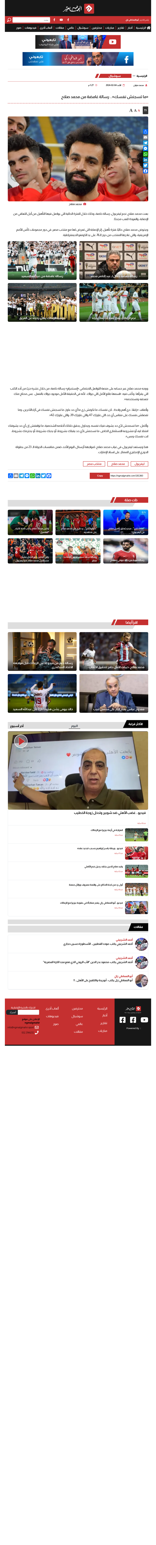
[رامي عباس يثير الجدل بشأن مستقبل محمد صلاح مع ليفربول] (30, 551)
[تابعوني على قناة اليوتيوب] (78, 42)
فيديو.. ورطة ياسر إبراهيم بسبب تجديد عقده (100, 848)
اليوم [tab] (74, 725)
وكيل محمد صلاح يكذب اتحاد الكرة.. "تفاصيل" (31, 530)
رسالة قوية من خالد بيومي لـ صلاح (127, 560)
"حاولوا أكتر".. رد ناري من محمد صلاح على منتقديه (79, 530)
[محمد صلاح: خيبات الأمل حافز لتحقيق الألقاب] (113, 651)
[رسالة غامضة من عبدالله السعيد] (42, 260)
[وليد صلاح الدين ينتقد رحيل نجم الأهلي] (136, 871)
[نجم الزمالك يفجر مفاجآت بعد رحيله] (113, 302)
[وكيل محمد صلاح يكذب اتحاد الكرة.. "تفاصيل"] (30, 522)
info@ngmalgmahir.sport (20, 1027)
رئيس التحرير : (137, 20)
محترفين (97, 27)
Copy (100, 475)
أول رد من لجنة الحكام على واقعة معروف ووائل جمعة (96, 884)
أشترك (13, 1012)
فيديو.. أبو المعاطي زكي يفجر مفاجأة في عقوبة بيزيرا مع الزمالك (91, 902)
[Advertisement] (78, 349)
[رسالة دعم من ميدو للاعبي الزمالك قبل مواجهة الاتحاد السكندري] (42, 651)
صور (18, 27)
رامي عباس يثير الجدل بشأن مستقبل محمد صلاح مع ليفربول (32, 559)
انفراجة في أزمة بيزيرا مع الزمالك (107, 830)
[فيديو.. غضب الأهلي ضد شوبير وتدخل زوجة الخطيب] (78, 770)
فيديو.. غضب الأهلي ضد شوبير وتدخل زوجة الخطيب (110, 813)
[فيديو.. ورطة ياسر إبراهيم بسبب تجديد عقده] (136, 853)
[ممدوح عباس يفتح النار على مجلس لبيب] (113, 693)
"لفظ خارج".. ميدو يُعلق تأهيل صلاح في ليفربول (126, 530)
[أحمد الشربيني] (141, 944)
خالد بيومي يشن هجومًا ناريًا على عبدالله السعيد (43, 709)
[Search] (9, 19)
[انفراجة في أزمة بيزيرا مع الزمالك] (136, 834)
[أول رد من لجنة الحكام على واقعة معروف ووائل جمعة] (136, 889)
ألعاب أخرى (46, 27)
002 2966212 (28, 1032)
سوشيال (82, 27)
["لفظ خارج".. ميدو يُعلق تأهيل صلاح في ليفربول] (125, 522)
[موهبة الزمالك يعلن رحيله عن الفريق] (42, 302)
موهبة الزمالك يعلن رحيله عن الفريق (42, 318)
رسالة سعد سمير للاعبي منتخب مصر (80, 559)
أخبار (130, 27)
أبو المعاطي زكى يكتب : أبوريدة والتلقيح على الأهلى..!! (103, 980)
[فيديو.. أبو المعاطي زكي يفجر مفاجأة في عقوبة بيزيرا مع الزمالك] (136, 907)
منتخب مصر (94, 463)
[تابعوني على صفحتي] (78, 59)
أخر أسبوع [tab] (17, 726)
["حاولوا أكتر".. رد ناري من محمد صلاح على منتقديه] (77, 522)
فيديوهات (30, 27)
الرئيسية (141, 27)
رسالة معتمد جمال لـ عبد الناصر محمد (113, 276)
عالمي (70, 27)
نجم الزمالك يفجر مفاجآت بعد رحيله (114, 318)
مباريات (109, 27)
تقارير (120, 27)
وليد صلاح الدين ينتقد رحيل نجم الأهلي (103, 866)
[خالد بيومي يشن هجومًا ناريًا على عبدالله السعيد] (42, 693)
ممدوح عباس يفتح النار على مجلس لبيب (118, 709)
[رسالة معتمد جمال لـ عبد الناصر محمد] (113, 260)
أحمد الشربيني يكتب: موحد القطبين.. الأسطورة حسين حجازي (98, 943)
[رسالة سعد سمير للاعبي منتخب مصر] (77, 551)
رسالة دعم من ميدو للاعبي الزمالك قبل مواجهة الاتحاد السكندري (43, 665)
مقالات (60, 27)
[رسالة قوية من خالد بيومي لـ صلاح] (125, 551)
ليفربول (140, 463)
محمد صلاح (118, 463)
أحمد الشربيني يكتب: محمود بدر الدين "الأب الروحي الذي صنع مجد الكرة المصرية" (88, 962)
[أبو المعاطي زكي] (141, 980)
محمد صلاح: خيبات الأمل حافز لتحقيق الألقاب (116, 667)
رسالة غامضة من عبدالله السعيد (42, 276)
